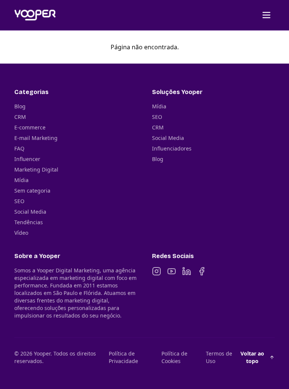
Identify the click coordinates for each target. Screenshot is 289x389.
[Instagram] (156, 271)
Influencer (27, 159)
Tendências (28, 222)
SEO (19, 201)
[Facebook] (201, 271)
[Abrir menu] (266, 15)
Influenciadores (172, 148)
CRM (20, 116)
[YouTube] (171, 271)
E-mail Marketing (36, 137)
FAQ (19, 148)
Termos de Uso (219, 357)
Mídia (21, 180)
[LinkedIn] (186, 271)
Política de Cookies (174, 357)
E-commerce (30, 127)
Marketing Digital (36, 169)
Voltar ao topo (252, 357)
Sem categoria (32, 190)
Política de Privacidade (123, 357)
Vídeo (21, 232)
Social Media (30, 211)
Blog (20, 106)
